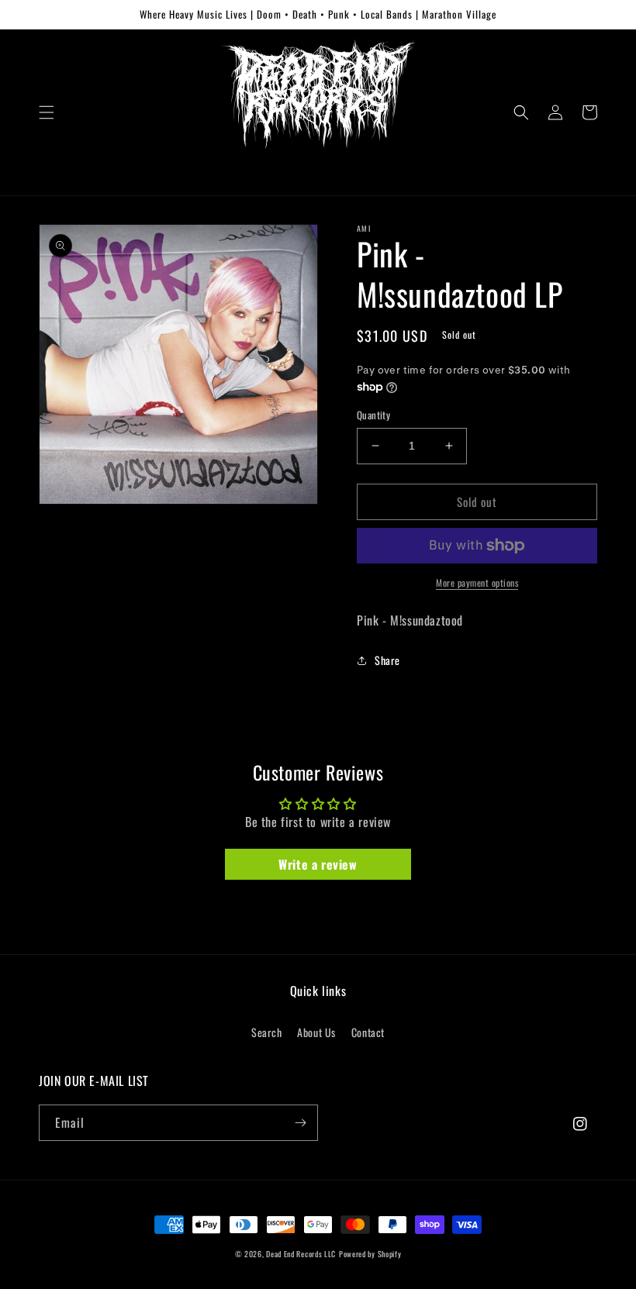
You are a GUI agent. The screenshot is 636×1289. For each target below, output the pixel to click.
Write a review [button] (317, 864)
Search (266, 1032)
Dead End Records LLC (301, 1254)
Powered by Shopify (370, 1254)
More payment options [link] (477, 582)
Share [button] (387, 660)
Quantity (373, 415)
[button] (46, 112)
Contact (368, 1032)
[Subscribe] (300, 1123)
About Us (316, 1032)
